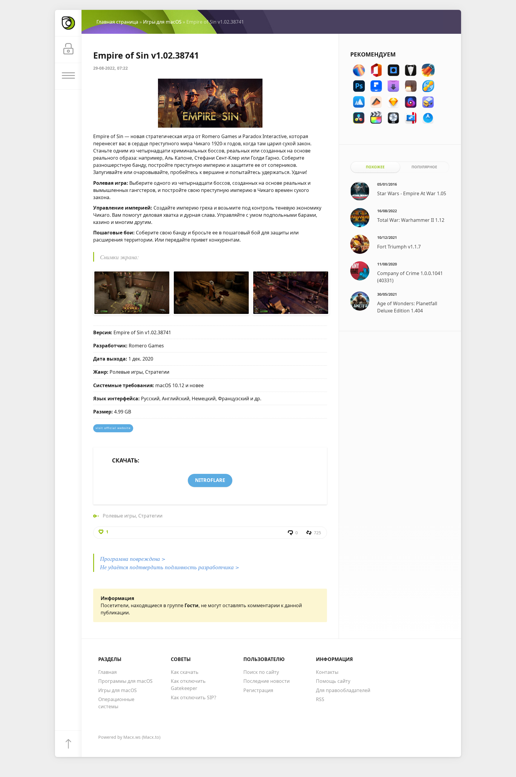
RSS (320, 699)
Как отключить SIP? (193, 697)
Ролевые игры (119, 515)
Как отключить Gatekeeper (188, 684)
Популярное (424, 167)
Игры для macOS (162, 22)
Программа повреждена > (132, 558)
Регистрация (258, 690)
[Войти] (68, 49)
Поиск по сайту (261, 672)
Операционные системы (116, 703)
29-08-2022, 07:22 (110, 68)
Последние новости (266, 681)
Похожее (375, 167)
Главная (107, 672)
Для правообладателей (343, 690)
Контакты (327, 672)
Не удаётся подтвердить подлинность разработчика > (169, 567)
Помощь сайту (333, 681)
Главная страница (117, 22)
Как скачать (185, 672)
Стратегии (150, 515)
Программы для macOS (125, 681)
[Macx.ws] (68, 23)
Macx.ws (132, 737)
